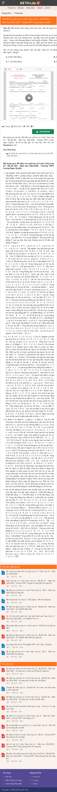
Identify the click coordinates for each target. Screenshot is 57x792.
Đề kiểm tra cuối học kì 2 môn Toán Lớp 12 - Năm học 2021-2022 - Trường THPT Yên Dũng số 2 (30, 717)
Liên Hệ (8, 777)
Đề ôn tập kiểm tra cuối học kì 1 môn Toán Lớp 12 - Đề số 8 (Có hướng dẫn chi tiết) (30, 726)
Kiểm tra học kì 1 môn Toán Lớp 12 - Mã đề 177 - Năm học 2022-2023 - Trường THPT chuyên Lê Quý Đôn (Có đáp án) (30, 582)
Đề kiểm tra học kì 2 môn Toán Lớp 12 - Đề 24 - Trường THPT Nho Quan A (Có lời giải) (30, 736)
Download (45, 131)
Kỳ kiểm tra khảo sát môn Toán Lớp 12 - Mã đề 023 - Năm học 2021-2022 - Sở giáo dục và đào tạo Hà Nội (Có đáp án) (30, 670)
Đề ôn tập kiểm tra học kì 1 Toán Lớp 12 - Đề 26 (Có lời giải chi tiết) (30, 627)
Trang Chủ (11, 8)
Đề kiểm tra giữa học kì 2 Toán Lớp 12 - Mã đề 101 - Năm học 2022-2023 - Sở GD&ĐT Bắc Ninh (30, 608)
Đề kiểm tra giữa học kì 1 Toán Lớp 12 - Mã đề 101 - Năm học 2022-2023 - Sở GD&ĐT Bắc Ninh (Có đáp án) (30, 636)
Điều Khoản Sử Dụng (14, 780)
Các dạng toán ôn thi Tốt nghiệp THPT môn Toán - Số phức (29, 644)
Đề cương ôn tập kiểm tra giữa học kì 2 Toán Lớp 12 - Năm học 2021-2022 (30, 572)
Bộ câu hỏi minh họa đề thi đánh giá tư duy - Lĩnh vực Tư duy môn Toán (30, 707)
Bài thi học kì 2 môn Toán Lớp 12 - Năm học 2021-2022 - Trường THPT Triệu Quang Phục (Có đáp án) (30, 745)
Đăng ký (21, 8)
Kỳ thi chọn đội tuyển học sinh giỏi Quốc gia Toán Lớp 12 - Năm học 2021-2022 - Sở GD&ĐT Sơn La (30, 617)
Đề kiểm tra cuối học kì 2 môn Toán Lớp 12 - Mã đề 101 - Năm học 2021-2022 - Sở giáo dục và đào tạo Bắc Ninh (30, 698)
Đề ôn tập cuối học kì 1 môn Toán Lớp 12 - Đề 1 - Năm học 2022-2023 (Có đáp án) (30, 653)
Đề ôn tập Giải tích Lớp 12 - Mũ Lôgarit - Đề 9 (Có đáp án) (28, 600)
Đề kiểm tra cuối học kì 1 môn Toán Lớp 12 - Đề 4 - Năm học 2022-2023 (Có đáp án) (30, 591)
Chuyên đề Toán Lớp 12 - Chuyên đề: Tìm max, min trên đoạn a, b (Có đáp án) (30, 688)
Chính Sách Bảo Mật (14, 784)
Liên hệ (47, 8)
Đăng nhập (30, 8)
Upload (39, 8)
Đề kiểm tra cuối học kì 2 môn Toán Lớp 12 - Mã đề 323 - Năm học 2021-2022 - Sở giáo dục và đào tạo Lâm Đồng (30, 679)
